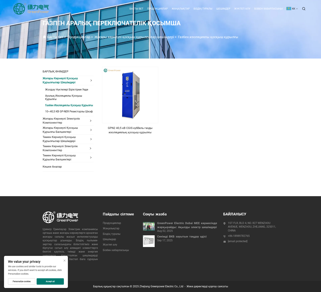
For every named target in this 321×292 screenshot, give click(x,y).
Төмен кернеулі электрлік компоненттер (60, 148)
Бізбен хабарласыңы (268, 8)
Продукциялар (157, 8)
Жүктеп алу (242, 8)
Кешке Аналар (52, 166)
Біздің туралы (203, 8)
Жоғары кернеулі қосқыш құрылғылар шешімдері (134, 37)
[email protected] (237, 241)
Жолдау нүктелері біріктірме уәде (66, 89)
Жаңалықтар (181, 8)
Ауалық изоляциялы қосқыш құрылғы (63, 97)
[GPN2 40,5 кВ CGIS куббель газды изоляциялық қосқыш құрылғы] (130, 94)
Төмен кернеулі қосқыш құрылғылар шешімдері (59, 139)
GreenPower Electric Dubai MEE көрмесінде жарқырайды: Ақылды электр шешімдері (187, 225)
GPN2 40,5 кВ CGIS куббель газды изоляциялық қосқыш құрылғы (130, 130)
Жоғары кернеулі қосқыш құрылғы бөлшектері (60, 129)
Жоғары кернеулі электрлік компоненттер (61, 120)
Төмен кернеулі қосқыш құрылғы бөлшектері (59, 157)
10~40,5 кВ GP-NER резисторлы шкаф (69, 111)
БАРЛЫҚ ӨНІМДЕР (55, 71)
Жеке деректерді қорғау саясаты (207, 286)
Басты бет (136, 8)
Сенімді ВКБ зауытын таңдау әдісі (182, 236)
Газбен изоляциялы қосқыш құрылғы (208, 37)
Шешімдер (223, 8)
